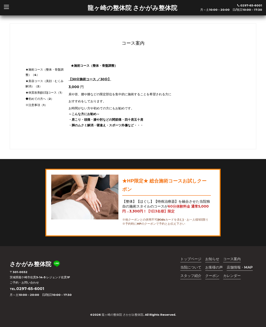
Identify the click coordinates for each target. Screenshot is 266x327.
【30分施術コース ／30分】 (90, 79)
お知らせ (212, 259)
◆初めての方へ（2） (40, 99)
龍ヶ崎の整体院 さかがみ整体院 (132, 7)
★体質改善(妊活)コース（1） (45, 92)
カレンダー (232, 276)
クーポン (212, 276)
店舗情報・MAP (240, 267)
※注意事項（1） (36, 105)
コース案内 (232, 259)
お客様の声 (214, 267)
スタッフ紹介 (190, 276)
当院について (190, 267)
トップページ (190, 259)
